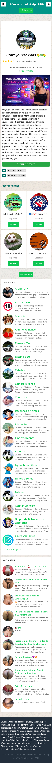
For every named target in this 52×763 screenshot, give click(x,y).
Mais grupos (27, 274)
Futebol (21, 170)
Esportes (11, 170)
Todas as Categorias (11, 549)
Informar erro (27, 71)
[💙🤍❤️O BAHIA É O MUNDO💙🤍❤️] (39, 202)
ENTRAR (13, 224)
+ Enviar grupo (26, 10)
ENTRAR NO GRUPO (26, 164)
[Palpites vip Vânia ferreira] (13, 202)
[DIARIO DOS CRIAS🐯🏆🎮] (39, 241)
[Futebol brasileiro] (13, 241)
